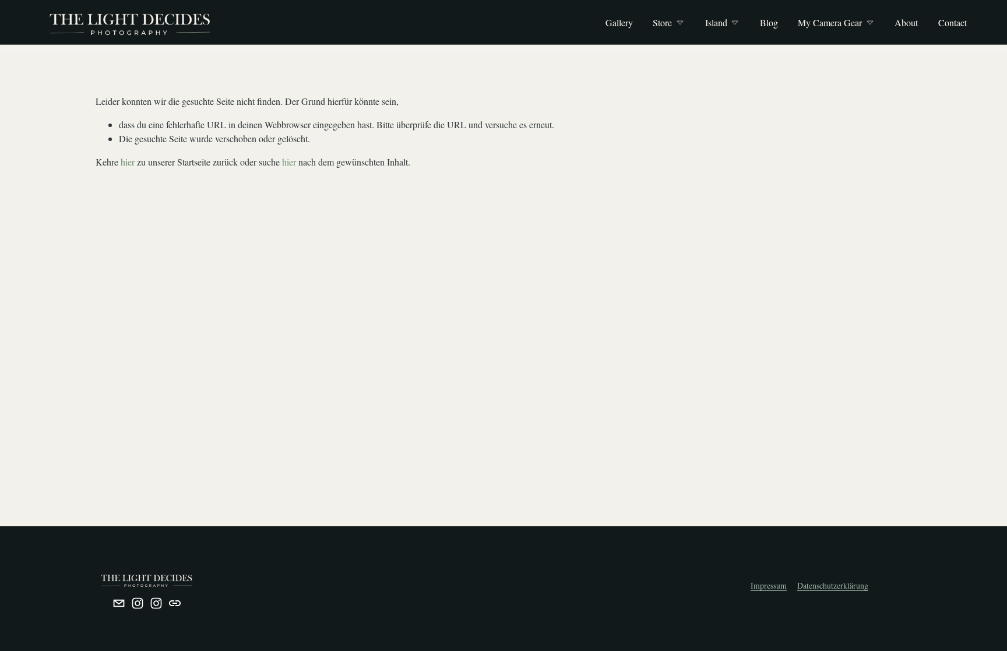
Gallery (619, 22)
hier (128, 162)
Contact (952, 22)
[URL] (175, 603)
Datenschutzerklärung (832, 585)
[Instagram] (137, 603)
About (906, 22)
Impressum (769, 585)
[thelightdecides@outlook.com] (119, 603)
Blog (769, 22)
